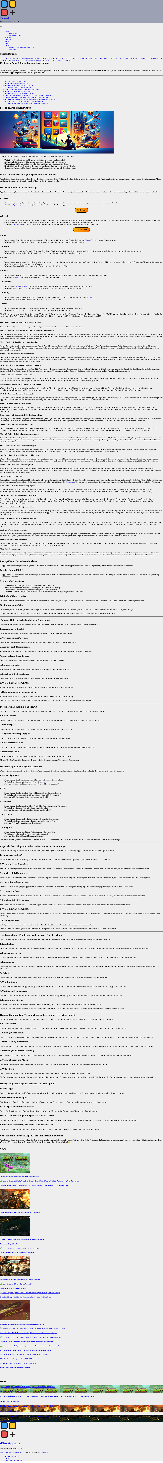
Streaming (69, 482)
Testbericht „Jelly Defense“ (8, 1244)
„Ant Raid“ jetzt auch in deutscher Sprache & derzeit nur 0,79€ (19, 1176)
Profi (44, 782)
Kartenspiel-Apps (15, 35)
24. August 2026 (6, 1391)
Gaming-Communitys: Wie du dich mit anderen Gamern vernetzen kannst (30, 99)
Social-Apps (17, 224)
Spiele (6, 31)
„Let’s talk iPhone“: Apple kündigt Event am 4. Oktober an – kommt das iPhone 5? (26, 1350)
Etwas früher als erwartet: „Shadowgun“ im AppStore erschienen (20, 1279)
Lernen (90, 297)
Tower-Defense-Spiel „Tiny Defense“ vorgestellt (15, 1367)
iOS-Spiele (13, 33)
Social (6, 41)
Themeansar (44, 1452)
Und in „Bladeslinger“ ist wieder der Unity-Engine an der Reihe (20, 1212)
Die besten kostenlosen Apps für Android (18, 85)
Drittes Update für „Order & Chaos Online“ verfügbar (17, 1252)
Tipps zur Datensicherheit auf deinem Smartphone (21, 89)
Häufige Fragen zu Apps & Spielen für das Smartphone (23, 101)
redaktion (15, 1391)
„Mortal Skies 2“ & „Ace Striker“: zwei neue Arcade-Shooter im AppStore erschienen (26, 1341)
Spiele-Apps (17, 205)
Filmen (87, 240)
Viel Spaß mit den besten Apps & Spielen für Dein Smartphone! (26, 103)
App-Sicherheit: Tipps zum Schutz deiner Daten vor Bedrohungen (27, 95)
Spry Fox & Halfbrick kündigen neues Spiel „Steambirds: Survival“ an (22, 1324)
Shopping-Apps (21, 286)
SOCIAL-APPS (81, 230)
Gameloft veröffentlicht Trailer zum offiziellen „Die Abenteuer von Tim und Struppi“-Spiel (28, 1333)
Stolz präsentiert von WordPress (11, 1452)
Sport (6, 43)
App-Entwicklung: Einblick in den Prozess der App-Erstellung (26, 97)
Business (7, 37)
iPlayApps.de (4, 18)
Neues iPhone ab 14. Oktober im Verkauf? (13, 1288)
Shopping (7, 39)
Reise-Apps (17, 277)
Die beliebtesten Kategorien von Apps (17, 83)
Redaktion (12, 49)
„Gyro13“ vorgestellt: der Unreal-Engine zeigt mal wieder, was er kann (22, 1239)
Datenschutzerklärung (12, 1456)
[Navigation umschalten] (1, 26)
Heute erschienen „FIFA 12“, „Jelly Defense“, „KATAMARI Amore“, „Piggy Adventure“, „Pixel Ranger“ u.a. (34, 1185)
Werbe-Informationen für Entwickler (21, 47)
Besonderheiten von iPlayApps (15, 81)
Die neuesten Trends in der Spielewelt (17, 91)
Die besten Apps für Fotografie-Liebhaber (19, 93)
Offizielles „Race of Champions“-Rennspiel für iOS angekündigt (20, 1359)
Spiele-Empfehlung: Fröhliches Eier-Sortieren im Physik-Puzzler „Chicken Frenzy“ (26, 1297)
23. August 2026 (6, 1411)
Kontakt (7, 45)
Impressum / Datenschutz (13, 1460)
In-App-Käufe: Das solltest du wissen (17, 87)
